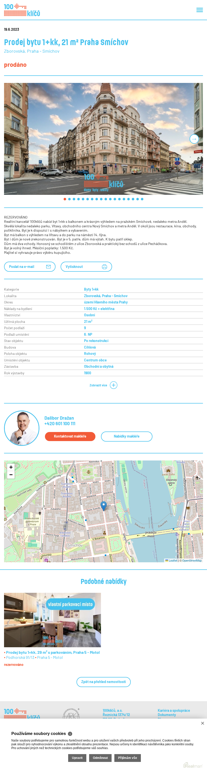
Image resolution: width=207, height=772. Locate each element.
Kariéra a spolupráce (174, 710)
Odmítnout (100, 758)
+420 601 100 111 (59, 423)
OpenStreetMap (192, 560)
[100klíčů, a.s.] (22, 10)
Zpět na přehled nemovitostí (103, 682)
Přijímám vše (127, 758)
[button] (103, 506)
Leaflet (172, 560)
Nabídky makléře (127, 436)
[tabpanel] (103, 139)
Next (194, 139)
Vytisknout (74, 266)
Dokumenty (167, 715)
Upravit (77, 758)
